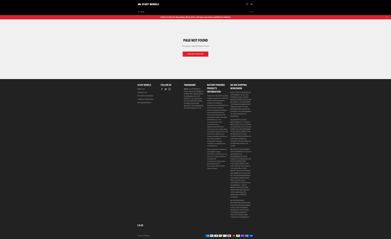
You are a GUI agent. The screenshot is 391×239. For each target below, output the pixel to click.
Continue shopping (195, 54)
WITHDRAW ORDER (144, 102)
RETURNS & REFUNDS (145, 96)
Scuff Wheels (146, 236)
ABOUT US (141, 89)
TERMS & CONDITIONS (145, 99)
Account (251, 12)
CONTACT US (142, 92)
